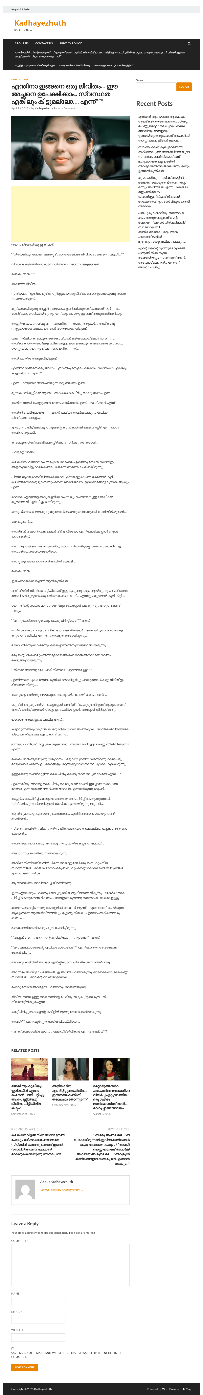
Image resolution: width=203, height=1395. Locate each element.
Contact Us (44, 43)
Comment (19, 1240)
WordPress (169, 1389)
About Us (22, 43)
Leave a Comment (64, 108)
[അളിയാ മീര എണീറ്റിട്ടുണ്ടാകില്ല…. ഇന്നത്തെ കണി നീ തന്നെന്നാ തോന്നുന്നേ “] (70, 1081)
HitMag (186, 1389)
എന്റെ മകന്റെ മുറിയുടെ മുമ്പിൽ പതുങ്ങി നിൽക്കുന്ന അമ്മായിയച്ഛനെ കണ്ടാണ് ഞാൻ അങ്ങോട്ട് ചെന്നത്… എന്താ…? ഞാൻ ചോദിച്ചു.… (162, 257)
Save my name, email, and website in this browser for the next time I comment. (66, 1355)
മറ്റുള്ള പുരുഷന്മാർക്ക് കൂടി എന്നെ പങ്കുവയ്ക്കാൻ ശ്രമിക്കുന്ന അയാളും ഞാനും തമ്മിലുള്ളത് (74, 65)
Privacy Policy (70, 43)
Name (16, 1293)
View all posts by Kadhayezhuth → (62, 1189)
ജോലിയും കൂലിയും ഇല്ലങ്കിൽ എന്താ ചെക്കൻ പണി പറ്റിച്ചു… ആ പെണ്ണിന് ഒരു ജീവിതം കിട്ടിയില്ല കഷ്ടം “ (28, 1097)
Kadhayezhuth (40, 23)
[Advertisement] (70, 214)
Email (16, 1311)
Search (140, 80)
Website (17, 1330)
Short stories (19, 79)
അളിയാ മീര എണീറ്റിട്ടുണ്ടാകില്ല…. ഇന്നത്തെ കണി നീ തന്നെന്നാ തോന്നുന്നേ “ (70, 1092)
